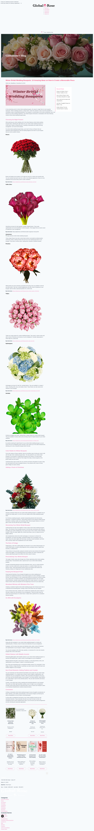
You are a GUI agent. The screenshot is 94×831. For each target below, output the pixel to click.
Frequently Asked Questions (7, 820)
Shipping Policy (4, 818)
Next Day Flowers (5, 799)
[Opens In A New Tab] (25, 155)
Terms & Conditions (5, 827)
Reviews (3, 824)
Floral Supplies (4, 811)
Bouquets (3, 809)
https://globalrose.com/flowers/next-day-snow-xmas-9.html (26, 510)
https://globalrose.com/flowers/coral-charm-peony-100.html (26, 291)
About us (3, 817)
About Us (47, 13)
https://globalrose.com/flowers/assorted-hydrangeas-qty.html (26, 390)
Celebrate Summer (9, 1)
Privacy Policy (4, 829)
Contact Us (3, 821)
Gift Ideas (3, 803)
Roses (2, 800)
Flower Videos (4, 815)
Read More (10, 735)
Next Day (47, 8)
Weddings (47, 12)
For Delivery (11, 3)
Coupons (3, 826)
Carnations (3, 805)
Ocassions (47, 10)
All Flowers (47, 9)
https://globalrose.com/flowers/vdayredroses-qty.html (24, 181)
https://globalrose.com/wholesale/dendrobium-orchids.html (26, 440)
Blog (2, 823)
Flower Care (3, 814)
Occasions (3, 808)
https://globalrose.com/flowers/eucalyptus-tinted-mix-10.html (26, 640)
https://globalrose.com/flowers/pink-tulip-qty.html (23, 340)
